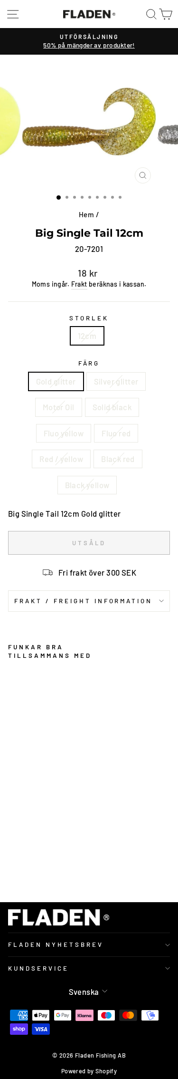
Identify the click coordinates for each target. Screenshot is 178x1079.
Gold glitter (56, 381)
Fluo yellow (64, 433)
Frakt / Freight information (83, 601)
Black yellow (87, 485)
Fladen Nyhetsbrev (55, 944)
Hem (86, 214)
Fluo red (116, 433)
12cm (87, 335)
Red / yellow (61, 458)
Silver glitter (116, 381)
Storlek (89, 318)
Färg (89, 363)
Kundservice (38, 968)
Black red (118, 458)
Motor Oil (59, 407)
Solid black (112, 407)
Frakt (79, 284)
